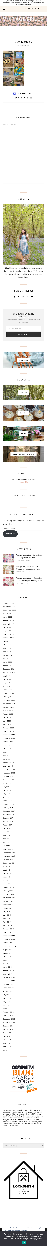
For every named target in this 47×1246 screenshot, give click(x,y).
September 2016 (9, 863)
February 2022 (8, 666)
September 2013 (9, 988)
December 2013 (9, 978)
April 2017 (6, 839)
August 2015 (8, 908)
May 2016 (6, 877)
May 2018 (6, 794)
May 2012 (6, 1043)
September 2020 (9, 711)
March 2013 (7, 1009)
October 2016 (8, 860)
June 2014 (7, 957)
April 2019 (6, 756)
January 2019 (8, 766)
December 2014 (9, 936)
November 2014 (9, 939)
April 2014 (7, 964)
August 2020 (8, 714)
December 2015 (9, 894)
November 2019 (9, 738)
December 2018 (9, 770)
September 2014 (9, 946)
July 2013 (6, 995)
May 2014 (6, 960)
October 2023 (8, 638)
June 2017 (6, 832)
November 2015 (9, 898)
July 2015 (6, 912)
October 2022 (8, 655)
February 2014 (8, 971)
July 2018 (6, 787)
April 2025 (7, 614)
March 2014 (7, 967)
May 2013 (6, 1002)
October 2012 (8, 1026)
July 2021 (6, 676)
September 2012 (9, 1030)
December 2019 (9, 735)
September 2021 (9, 673)
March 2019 (7, 759)
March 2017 (7, 842)
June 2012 (7, 1040)
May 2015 (6, 919)
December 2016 (9, 853)
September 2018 (9, 780)
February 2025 (8, 621)
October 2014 (8, 943)
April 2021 (7, 686)
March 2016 (7, 884)
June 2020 (7, 721)
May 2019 (6, 752)
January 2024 (8, 634)
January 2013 (8, 1016)
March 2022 (7, 662)
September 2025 (9, 610)
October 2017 (8, 818)
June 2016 (7, 874)
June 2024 (7, 628)
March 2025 (7, 617)
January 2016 (8, 891)
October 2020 (8, 707)
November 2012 (9, 1023)
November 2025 (9, 607)
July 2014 (6, 953)
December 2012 (9, 1019)
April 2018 (6, 797)
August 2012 (8, 1033)
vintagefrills (27, 93)
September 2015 (9, 905)
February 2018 (8, 804)
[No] (44, 1238)
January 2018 (8, 808)
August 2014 (8, 950)
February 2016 (8, 887)
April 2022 (7, 659)
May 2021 (6, 683)
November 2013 (9, 981)
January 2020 (8, 731)
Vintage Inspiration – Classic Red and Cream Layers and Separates (29, 579)
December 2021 (9, 669)
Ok (24, 1242)
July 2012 (6, 1036)
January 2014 (8, 974)
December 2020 (9, 700)
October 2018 (8, 777)
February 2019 (8, 763)
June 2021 (7, 680)
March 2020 (7, 725)
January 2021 (8, 697)
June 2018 (7, 790)
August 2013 (7, 991)
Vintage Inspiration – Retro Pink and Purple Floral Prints (29, 556)
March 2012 (7, 1050)
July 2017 (6, 829)
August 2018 (7, 783)
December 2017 (9, 811)
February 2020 (8, 728)
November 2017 (9, 815)
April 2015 (7, 922)
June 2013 (7, 998)
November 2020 (9, 704)
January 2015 (8, 932)
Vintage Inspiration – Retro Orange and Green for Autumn (28, 568)
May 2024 (7, 631)
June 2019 (7, 749)
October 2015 (8, 901)
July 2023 (6, 641)
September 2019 (9, 745)
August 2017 (7, 825)
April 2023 (7, 652)
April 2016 (6, 881)
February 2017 (8, 846)
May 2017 (6, 835)
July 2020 (7, 718)
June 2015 (7, 915)
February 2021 (8, 693)
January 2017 (8, 849)
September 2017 (9, 822)
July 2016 (6, 870)
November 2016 (9, 856)
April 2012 (7, 1047)
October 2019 (8, 742)
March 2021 (7, 690)
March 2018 (7, 801)
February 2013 (8, 1012)
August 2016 (7, 867)
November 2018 (9, 773)
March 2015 (7, 926)
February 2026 (8, 603)
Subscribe (10, 534)
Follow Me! (24, 482)
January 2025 (8, 624)
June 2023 (7, 645)
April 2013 (6, 1005)
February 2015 (8, 929)
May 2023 (7, 648)
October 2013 (8, 984)
